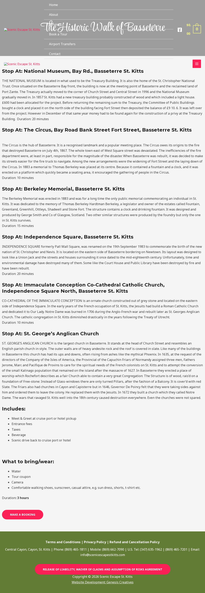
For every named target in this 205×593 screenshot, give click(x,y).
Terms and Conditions (62, 542)
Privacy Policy (95, 542)
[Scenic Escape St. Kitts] (22, 29)
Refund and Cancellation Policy (135, 542)
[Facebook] (179, 29)
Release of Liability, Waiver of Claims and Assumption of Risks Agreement (102, 569)
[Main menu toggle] (197, 64)
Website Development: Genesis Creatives (103, 582)
